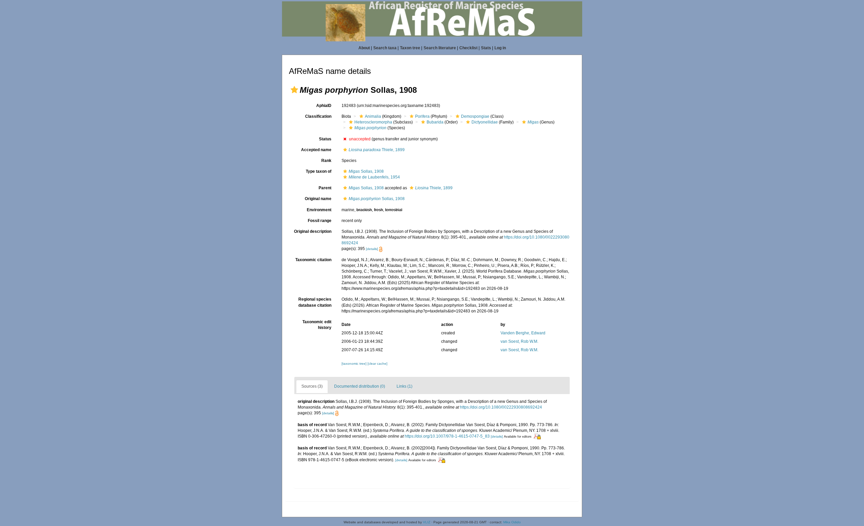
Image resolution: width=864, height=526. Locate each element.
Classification (318, 116)
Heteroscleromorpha (373, 122)
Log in (500, 48)
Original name (318, 198)
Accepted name (316, 149)
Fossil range (319, 220)
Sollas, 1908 (366, 171)
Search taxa (385, 48)
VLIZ (426, 522)
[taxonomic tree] (355, 363)
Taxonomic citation (313, 259)
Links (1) (404, 386)
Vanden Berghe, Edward (523, 333)
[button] (294, 90)
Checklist (468, 48)
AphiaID (323, 105)
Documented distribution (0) (359, 386)
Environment (319, 209)
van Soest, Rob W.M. (519, 341)
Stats (486, 48)
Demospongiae (475, 116)
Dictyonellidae (484, 122)
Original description (312, 231)
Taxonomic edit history (316, 325)
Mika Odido (512, 522)
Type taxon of (318, 171)
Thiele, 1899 (377, 149)
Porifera (422, 116)
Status (325, 139)
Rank (326, 160)
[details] (372, 249)
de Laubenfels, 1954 (374, 177)
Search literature (440, 48)
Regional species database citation (314, 302)
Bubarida (435, 122)
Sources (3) (312, 386)
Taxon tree (410, 48)
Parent (325, 188)
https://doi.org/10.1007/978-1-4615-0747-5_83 (447, 436)
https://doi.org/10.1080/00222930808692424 (501, 407)
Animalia (373, 116)
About (364, 48)
